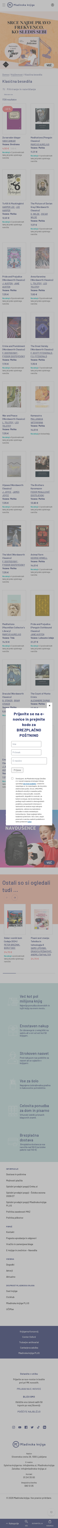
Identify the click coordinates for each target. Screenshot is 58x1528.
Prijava (17, 770)
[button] (49, 705)
